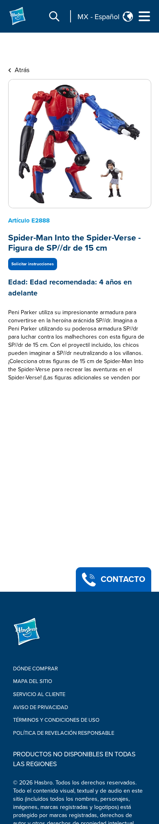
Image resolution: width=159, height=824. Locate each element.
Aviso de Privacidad (40, 707)
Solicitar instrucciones (32, 264)
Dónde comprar (35, 668)
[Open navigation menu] (144, 16)
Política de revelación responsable (63, 733)
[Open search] (54, 16)
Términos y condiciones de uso (56, 720)
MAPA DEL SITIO (32, 681)
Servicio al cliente (39, 694)
